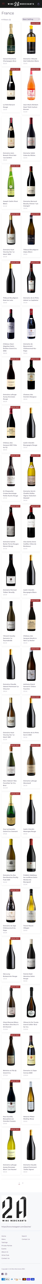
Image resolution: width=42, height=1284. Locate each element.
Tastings (5, 1242)
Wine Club (5, 1255)
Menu (4, 1239)
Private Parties (7, 1245)
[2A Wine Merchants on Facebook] (3, 1274)
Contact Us (5, 1258)
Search (24, 1236)
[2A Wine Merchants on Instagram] (6, 1274)
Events (4, 1249)
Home (4, 1236)
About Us (5, 1252)
